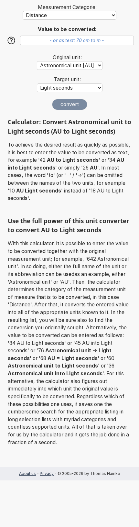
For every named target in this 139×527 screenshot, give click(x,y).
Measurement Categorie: (67, 7)
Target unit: (67, 79)
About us (27, 473)
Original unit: (67, 57)
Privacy (47, 473)
